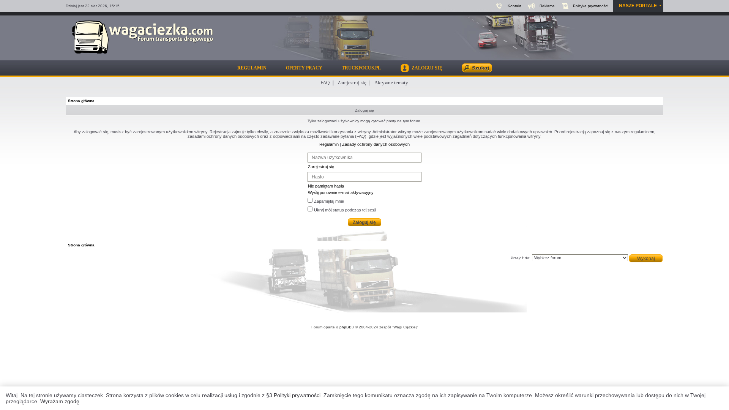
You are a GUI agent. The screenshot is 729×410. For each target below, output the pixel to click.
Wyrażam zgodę (59, 401)
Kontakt (514, 6)
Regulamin (252, 68)
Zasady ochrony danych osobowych (376, 144)
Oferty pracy (304, 68)
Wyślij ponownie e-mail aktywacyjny (341, 192)
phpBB (345, 327)
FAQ (325, 82)
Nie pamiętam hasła (326, 186)
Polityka (590, 6)
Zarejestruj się (352, 82)
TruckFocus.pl (361, 68)
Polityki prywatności (297, 395)
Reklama (547, 6)
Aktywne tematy (391, 82)
